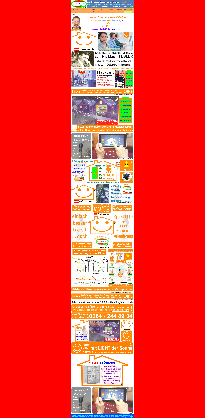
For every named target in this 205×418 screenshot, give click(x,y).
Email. (113, 29)
